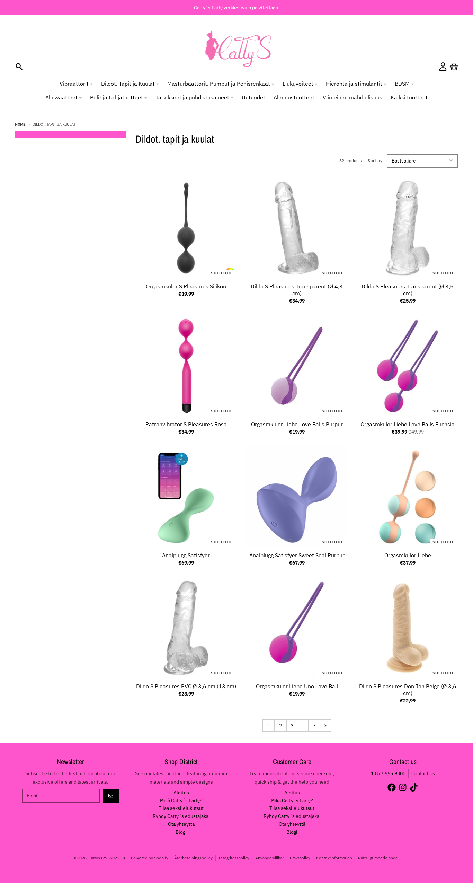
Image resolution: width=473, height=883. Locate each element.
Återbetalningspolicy (193, 857)
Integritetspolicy (233, 857)
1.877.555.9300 (388, 773)
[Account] (443, 66)
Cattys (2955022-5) (107, 857)
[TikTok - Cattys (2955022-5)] (414, 787)
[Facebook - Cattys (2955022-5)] (391, 787)
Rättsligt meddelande (378, 857)
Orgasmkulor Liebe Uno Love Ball (297, 686)
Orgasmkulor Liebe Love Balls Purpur (297, 424)
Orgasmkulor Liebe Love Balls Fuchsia (407, 424)
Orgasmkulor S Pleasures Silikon (186, 286)
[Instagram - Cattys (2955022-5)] (403, 787)
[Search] (19, 66)
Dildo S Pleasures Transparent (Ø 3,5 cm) (408, 290)
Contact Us (423, 773)
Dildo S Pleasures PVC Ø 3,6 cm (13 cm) (186, 686)
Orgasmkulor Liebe (407, 555)
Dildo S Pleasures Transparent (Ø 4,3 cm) (297, 290)
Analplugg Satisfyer (186, 555)
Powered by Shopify (149, 857)
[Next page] (325, 725)
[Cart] (454, 66)
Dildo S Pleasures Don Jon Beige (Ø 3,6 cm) (407, 690)
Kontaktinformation (334, 857)
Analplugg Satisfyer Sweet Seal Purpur (297, 555)
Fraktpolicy (300, 857)
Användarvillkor (269, 857)
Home (20, 124)
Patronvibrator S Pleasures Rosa (186, 424)
